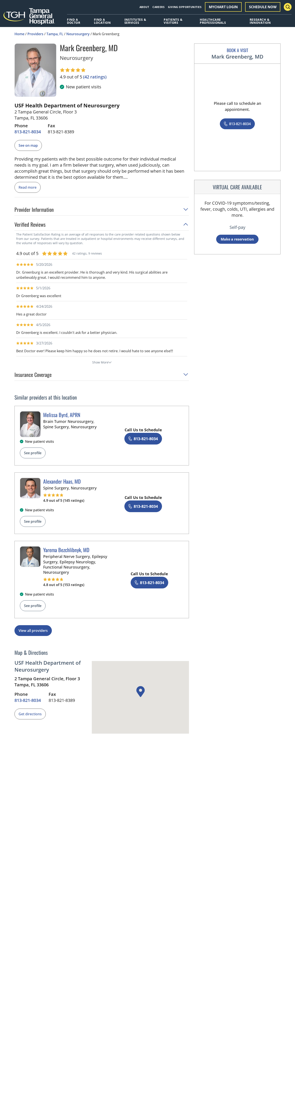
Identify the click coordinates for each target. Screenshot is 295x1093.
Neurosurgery (78, 34)
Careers (158, 7)
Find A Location (102, 21)
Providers (35, 34)
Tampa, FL (54, 34)
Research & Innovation (260, 21)
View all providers (33, 630)
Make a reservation (237, 239)
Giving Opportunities (184, 7)
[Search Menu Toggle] (288, 7)
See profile (32, 453)
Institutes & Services (135, 21)
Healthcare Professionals (213, 21)
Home (19, 34)
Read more (27, 187)
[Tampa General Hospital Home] (29, 18)
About (144, 7)
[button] (101, 211)
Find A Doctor (73, 21)
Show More (100, 362)
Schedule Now (262, 7)
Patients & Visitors (173, 21)
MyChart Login (223, 7)
